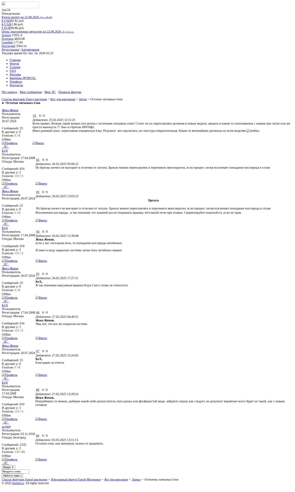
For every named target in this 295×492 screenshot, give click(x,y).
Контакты (16, 85)
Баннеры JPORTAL (23, 78)
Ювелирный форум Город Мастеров (76, 479)
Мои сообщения (31, 92)
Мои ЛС (50, 92)
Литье (83, 99)
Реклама (15, 74)
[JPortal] (20, 7)
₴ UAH (6, 24)
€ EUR (6, 28)
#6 (37, 312)
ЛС (5, 146)
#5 (37, 274)
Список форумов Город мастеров (24, 99)
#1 (34, 115)
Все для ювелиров (62, 99)
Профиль (16, 81)
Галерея (15, 67)
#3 (37, 192)
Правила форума (69, 92)
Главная (15, 60)
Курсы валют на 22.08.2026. (27, 17)
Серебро (7, 42)
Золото (6, 35)
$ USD (6, 20)
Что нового (9, 92)
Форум (14, 63)
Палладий (8, 46)
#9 (37, 435)
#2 (37, 159)
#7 (37, 351)
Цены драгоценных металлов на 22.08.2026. (38, 31)
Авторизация (30, 49)
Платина (7, 38)
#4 (37, 231)
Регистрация (10, 49)
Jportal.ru (18, 483)
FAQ (13, 70)
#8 (37, 389)
